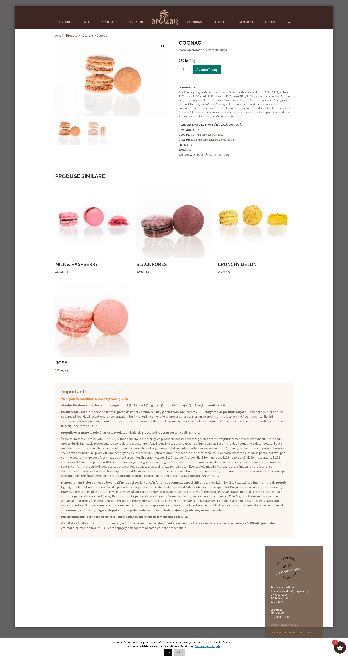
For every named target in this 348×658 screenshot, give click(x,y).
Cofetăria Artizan (288, 571)
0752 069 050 (277, 613)
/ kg (76, 267)
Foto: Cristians (305, 632)
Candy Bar (135, 22)
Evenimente (246, 22)
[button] (162, 46)
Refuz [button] (179, 652)
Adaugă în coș (207, 69)
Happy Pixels (290, 632)
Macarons (194, 22)
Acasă (59, 35)
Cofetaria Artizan (165, 17)
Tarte (86, 22)
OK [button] (168, 652)
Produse (71, 35)
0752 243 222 (277, 602)
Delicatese (220, 22)
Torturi (63, 22)
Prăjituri (108, 22)
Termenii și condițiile (207, 646)
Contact (271, 22)
